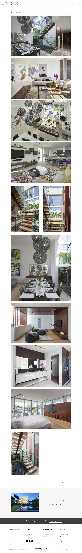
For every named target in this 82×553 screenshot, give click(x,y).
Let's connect (55, 521)
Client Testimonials (64, 534)
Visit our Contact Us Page (30, 537)
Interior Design (46, 534)
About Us (57, 3)
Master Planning (46, 536)
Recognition (64, 3)
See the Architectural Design (56, 504)
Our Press (62, 536)
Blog (61, 539)
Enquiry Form (63, 544)
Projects (50, 3)
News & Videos (72, 3)
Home (45, 3)
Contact (78, 3)
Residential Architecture (47, 532)
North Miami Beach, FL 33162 (31, 534)
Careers (61, 541)
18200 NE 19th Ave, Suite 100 (31, 532)
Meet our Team (63, 532)
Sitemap (66, 549)
